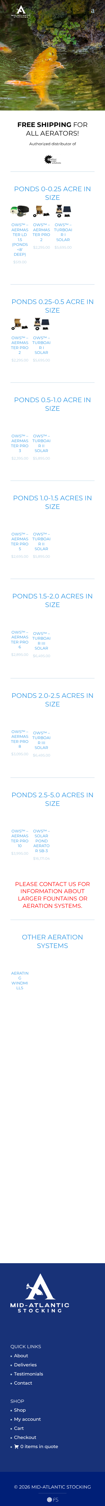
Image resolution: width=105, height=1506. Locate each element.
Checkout (25, 1437)
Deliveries (25, 1364)
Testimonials (28, 1373)
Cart (19, 1428)
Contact (23, 1383)
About (21, 1355)
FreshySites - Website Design (52, 1499)
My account (27, 1419)
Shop (20, 1410)
